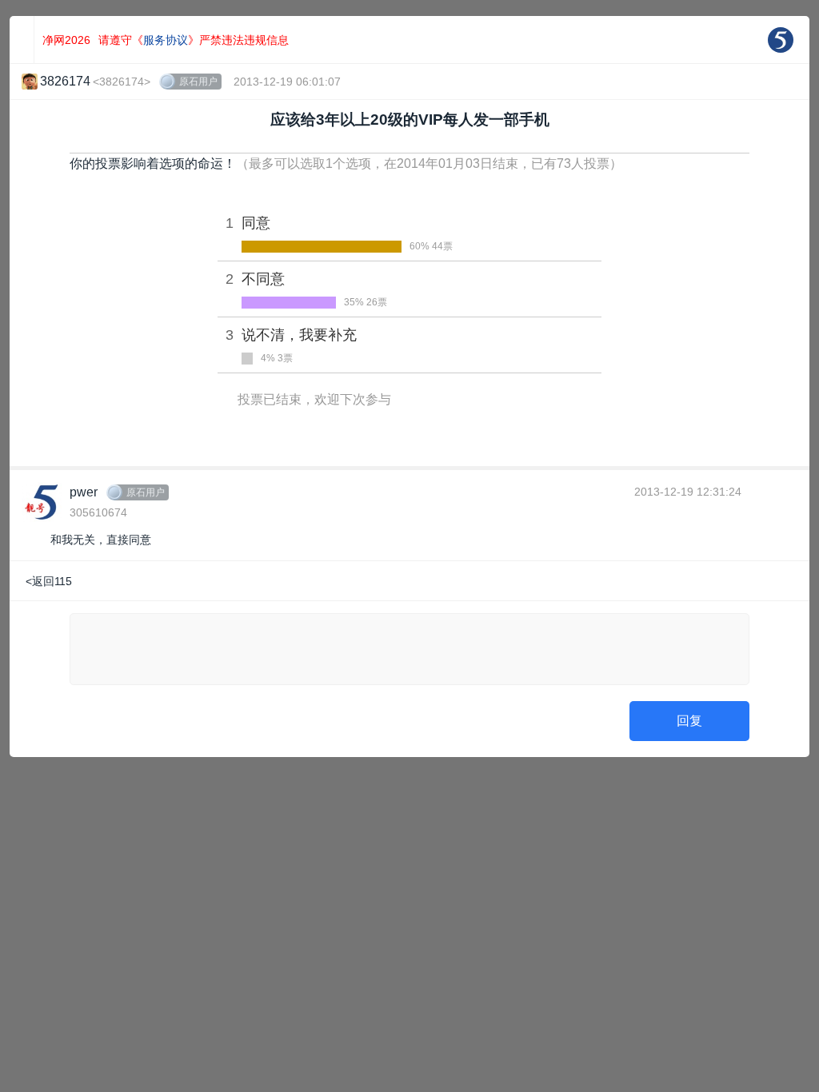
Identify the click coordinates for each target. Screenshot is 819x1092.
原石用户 (198, 81)
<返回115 (49, 581)
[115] (780, 40)
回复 (689, 720)
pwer (84, 492)
